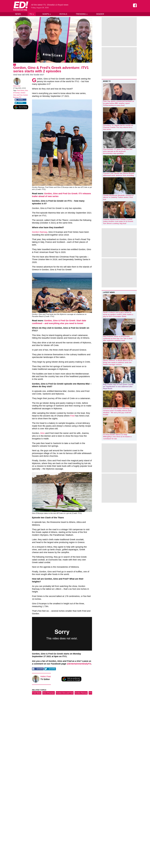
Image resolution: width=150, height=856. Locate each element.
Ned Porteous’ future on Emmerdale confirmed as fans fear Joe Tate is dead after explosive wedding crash (117, 338)
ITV (20, 97)
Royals (63, 14)
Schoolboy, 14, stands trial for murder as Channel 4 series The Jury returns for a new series (118, 127)
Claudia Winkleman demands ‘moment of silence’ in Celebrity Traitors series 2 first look (118, 197)
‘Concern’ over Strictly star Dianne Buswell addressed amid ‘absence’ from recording (118, 174)
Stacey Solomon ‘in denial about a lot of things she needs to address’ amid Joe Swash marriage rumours (117, 362)
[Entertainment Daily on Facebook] (135, 5)
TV (32, 14)
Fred (72, 416)
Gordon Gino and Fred (64, 693)
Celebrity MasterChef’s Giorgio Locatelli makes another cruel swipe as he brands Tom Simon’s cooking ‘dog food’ (118, 221)
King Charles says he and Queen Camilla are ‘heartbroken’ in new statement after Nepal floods (118, 386)
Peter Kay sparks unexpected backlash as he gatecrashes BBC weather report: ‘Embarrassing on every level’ (118, 103)
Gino (42, 433)
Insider (100, 14)
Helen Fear (16, 86)
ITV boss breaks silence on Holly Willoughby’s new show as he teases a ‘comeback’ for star (117, 437)
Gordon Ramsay (39, 232)
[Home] (20, 6)
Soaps (46, 14)
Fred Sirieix (20, 90)
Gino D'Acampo (48, 693)
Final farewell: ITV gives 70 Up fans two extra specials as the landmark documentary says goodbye (117, 151)
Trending (82, 14)
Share (20, 99)
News (18, 14)
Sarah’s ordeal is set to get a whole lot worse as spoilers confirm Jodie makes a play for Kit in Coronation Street (118, 314)
